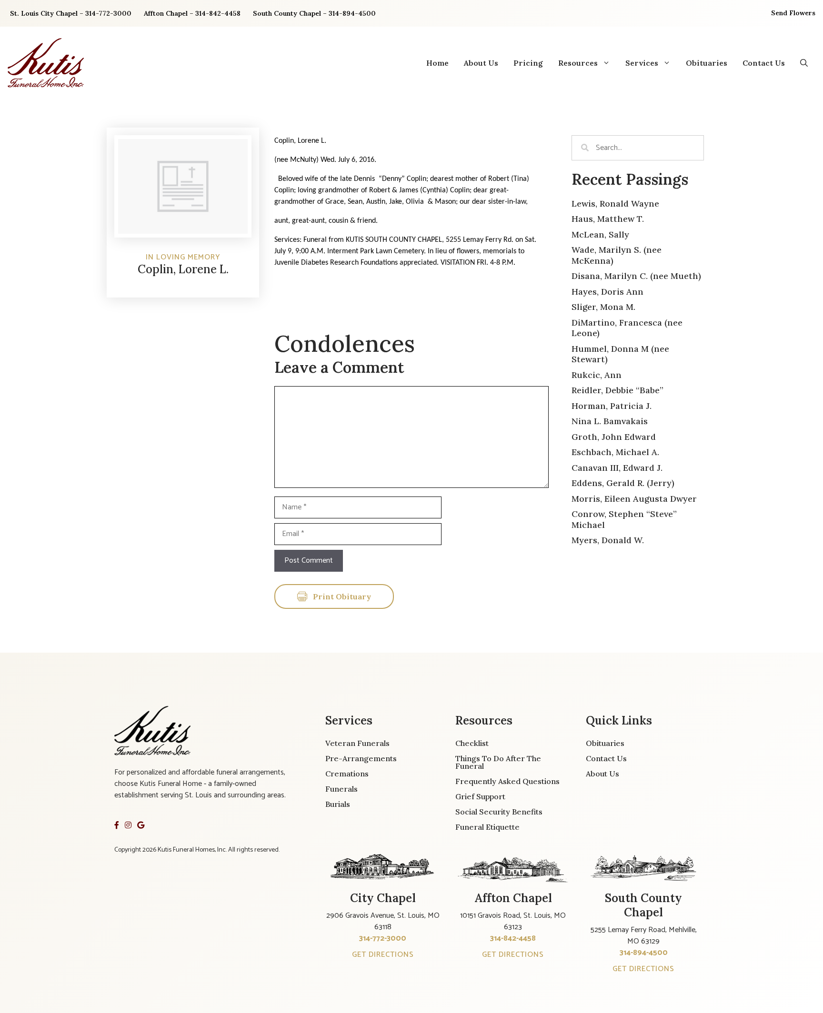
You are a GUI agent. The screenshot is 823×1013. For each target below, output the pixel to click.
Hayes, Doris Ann (607, 291)
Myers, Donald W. (608, 540)
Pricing (528, 63)
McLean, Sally (600, 234)
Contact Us (764, 63)
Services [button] (641, 63)
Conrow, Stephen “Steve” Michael (624, 519)
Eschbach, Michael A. (615, 452)
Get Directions (383, 954)
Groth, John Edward (614, 436)
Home (437, 63)
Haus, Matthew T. (608, 218)
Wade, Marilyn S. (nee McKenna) (617, 255)
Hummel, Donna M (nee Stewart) (620, 354)
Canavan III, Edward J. (617, 467)
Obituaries (706, 63)
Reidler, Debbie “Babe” (617, 390)
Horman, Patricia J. (612, 405)
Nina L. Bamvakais (610, 421)
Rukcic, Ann (597, 374)
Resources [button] (578, 63)
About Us (481, 63)
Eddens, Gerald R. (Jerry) (623, 482)
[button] (804, 62)
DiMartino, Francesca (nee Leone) (627, 328)
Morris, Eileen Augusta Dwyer (634, 498)
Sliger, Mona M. (603, 306)
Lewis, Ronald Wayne (615, 203)
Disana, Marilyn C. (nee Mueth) (636, 275)
